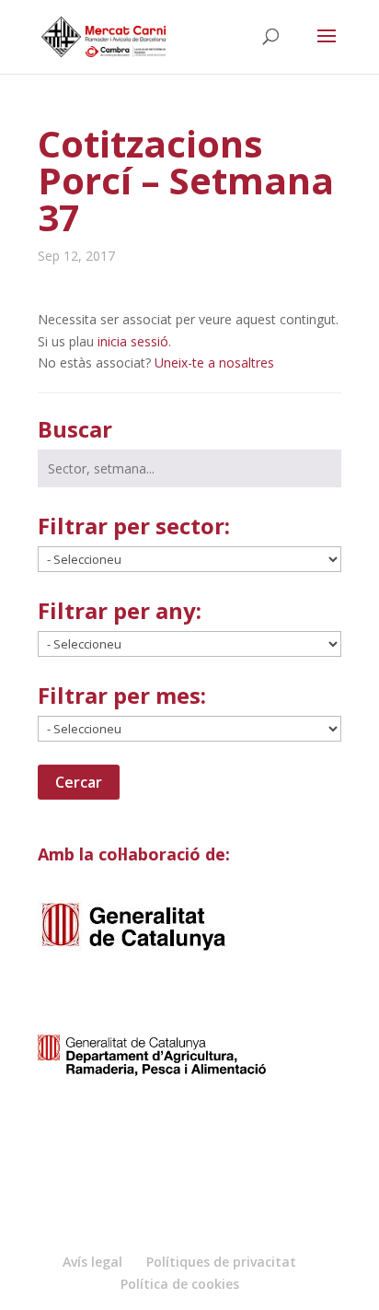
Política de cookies (180, 1283)
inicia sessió (133, 341)
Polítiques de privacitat (221, 1261)
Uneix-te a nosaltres (214, 362)
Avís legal (92, 1261)
